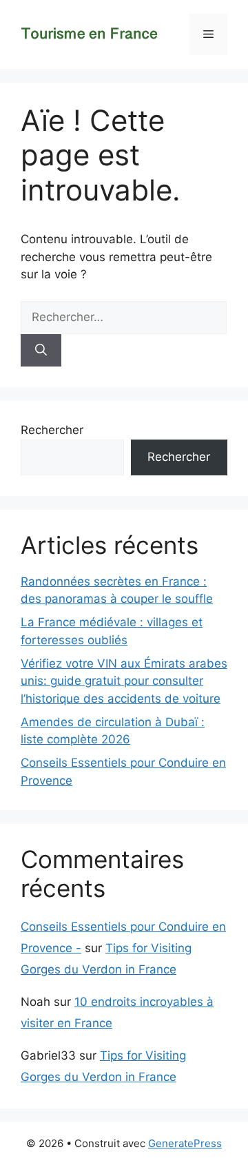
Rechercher (52, 430)
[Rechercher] (41, 350)
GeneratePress (185, 1143)
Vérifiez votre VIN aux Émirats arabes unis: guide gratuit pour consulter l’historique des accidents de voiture (124, 681)
